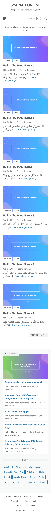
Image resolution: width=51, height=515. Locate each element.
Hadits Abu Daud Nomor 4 (18, 166)
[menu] (4, 18)
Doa (21, 472)
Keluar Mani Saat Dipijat (17, 411)
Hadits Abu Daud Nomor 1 (18, 313)
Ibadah (7, 477)
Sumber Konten (31, 501)
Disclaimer (38, 497)
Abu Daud (7, 60)
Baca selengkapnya (27, 129)
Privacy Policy (16, 501)
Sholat (41, 477)
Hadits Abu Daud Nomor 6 (18, 65)
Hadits (16, 60)
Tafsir (6, 482)
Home (8, 497)
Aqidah (38, 467)
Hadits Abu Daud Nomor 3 (18, 215)
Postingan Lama (38, 335)
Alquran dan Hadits (24, 467)
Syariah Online (25, 5)
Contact (27, 497)
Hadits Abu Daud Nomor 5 (18, 117)
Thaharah (30, 482)
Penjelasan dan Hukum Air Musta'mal (23, 382)
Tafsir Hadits (17, 482)
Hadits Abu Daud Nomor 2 (18, 264)
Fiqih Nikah (31, 472)
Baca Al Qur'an (10, 472)
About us (18, 497)
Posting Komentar (27, 70)
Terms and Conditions (25, 505)
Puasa (33, 477)
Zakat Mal (42, 482)
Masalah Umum (20, 477)
